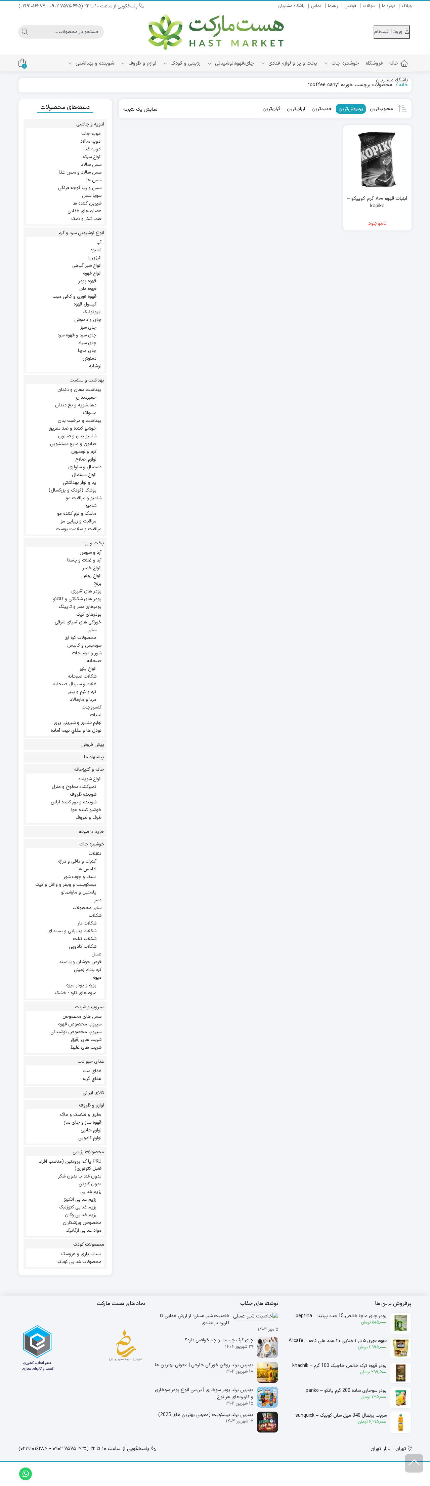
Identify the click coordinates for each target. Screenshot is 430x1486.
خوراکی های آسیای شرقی (78, 622)
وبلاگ (407, 6)
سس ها (93, 180)
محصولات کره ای (80, 637)
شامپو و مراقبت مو (83, 498)
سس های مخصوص (81, 1016)
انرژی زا (94, 257)
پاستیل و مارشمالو (78, 892)
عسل (96, 954)
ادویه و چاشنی (90, 124)
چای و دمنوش (87, 319)
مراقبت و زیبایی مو (78, 521)
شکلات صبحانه (82, 676)
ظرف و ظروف (88, 817)
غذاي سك (92, 1071)
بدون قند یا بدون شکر (79, 1176)
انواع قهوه (92, 273)
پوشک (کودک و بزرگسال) (72, 490)
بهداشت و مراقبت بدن (79, 420)
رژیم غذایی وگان (80, 1215)
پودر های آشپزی (86, 591)
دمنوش (89, 358)
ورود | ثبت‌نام (389, 32)
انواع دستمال (84, 474)
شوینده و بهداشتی (94, 63)
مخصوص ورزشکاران (82, 1222)
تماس (316, 6)
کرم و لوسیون (83, 451)
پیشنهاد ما (94, 757)
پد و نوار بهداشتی (79, 482)
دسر (97, 900)
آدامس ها (87, 869)
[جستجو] (25, 32)
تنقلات (95, 853)
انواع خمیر (91, 568)
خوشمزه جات (344, 63)
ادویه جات (91, 133)
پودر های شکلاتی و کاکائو (77, 599)
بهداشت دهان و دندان (79, 389)
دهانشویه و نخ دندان (75, 405)
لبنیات (95, 715)
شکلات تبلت (84, 938)
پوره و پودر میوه (81, 985)
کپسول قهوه (85, 304)
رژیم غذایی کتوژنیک (77, 1207)
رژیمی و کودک (185, 63)
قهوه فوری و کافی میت (74, 296)
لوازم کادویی (89, 1137)
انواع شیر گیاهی (86, 265)
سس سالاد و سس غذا (80, 172)
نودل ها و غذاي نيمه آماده (76, 730)
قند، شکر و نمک (86, 218)
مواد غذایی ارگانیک (83, 1230)
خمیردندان (86, 397)
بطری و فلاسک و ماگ (80, 1114)
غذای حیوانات (91, 1061)
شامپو (90, 505)
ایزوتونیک (92, 312)
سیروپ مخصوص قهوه (79, 1024)
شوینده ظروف (83, 794)
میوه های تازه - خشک (75, 992)
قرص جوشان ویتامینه (80, 962)
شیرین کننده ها (87, 203)
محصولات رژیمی (88, 1152)
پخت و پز (94, 543)
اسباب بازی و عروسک (81, 1254)
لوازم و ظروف (141, 63)
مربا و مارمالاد (83, 699)
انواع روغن (91, 575)
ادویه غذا (92, 149)
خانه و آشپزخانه (89, 769)
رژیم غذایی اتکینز (80, 1199)
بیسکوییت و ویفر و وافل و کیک (65, 884)
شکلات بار (87, 923)
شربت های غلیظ (86, 1047)
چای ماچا (87, 350)
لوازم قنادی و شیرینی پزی (77, 722)
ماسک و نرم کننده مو (76, 513)
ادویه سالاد (90, 141)
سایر (92, 629)
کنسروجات (91, 707)
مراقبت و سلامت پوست (78, 529)
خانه (393, 63)
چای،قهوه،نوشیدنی (233, 63)
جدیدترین (322, 108)
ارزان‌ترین (296, 108)
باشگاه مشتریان (291, 6)
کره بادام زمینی (87, 969)
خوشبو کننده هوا (86, 809)
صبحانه (94, 660)
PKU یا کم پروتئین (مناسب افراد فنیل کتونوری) (70, 1165)
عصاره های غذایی (84, 211)
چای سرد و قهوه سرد (76, 335)
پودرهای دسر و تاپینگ (80, 606)
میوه (97, 977)
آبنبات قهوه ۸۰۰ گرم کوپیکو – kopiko (377, 202)
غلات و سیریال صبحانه (74, 684)
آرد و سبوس (90, 552)
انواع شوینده (89, 779)
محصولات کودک (88, 1244)
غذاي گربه (92, 1078)
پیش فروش (92, 744)
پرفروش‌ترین (351, 108)
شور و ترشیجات (86, 653)
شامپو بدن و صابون (77, 436)
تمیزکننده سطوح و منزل (74, 786)
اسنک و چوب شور (79, 876)
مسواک (89, 412)
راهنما (333, 6)
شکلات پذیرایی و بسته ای (71, 931)
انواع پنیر (88, 668)
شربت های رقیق (86, 1039)
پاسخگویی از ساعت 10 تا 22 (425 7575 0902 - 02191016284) (78, 6)
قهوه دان (87, 288)
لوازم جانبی (91, 1130)
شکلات (95, 915)
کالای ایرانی (93, 1092)
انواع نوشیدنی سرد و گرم (81, 233)
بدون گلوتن (90, 1184)
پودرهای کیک (88, 614)
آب (98, 242)
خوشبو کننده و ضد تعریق (72, 428)
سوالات (369, 6)
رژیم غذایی (90, 1191)
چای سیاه (87, 343)
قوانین (350, 6)
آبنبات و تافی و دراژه (77, 861)
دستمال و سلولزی (84, 467)
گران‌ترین (271, 108)
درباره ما (388, 6)
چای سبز (88, 327)
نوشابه (95, 366)
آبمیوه (95, 250)
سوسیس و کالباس (84, 645)
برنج (97, 583)
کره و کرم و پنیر (82, 691)
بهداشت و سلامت (87, 380)
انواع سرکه (92, 156)
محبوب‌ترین (381, 108)
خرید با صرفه (91, 831)
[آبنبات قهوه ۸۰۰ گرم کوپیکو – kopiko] (377, 159)
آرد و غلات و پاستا (84, 560)
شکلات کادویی (82, 946)
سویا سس (91, 195)
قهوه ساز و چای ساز (82, 1122)
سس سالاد (91, 164)
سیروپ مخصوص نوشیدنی (75, 1032)
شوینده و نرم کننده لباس (73, 802)
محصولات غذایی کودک (79, 1261)
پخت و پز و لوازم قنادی (292, 63)
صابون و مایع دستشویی (73, 443)
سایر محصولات (87, 907)
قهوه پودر (87, 281)
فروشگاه (374, 63)
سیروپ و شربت (89, 1007)
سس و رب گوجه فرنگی (79, 187)
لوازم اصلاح (85, 459)
